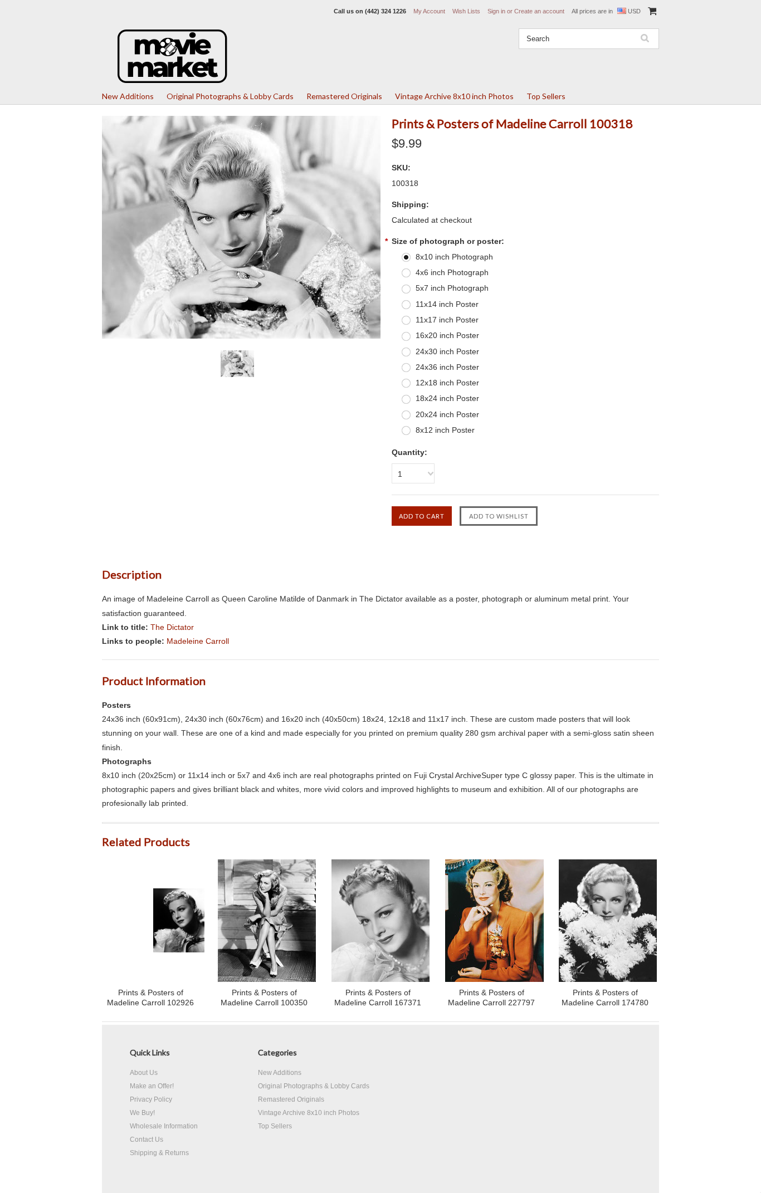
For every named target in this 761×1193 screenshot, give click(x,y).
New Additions (128, 96)
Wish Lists (466, 11)
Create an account (539, 11)
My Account (429, 11)
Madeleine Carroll (198, 641)
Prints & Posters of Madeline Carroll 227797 (491, 997)
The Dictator (172, 627)
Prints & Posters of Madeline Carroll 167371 (377, 997)
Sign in (496, 11)
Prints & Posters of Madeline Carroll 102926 (150, 997)
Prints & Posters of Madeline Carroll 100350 (264, 997)
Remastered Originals (344, 96)
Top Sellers (545, 96)
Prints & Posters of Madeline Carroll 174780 (605, 997)
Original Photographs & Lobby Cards (230, 96)
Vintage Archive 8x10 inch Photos (454, 96)
